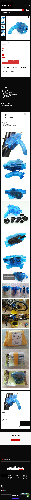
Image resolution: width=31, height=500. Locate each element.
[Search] (23, 10)
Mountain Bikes (10, 477)
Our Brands (17, 477)
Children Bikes (10, 476)
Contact (17, 476)
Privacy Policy (18, 478)
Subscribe (21, 469)
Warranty (17, 485)
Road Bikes (9, 478)
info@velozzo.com (28, 10)
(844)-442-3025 (28, 9)
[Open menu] (29, 5)
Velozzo (14, 495)
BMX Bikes (9, 475)
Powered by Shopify (17, 495)
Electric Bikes (10, 479)
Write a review (15, 440)
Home (1, 12)
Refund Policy (18, 479)
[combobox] (12, 10)
